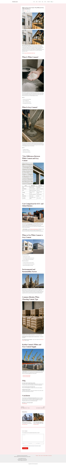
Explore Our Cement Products (26, 375)
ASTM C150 (41, 339)
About (36, 1)
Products (40, 1)
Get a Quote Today (24, 403)
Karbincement (15, 1)
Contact (45, 1)
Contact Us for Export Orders (26, 376)
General (26, 424)
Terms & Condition (45, 455)
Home (34, 1)
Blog (42, 1)
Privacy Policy (50, 455)
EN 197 (24, 340)
